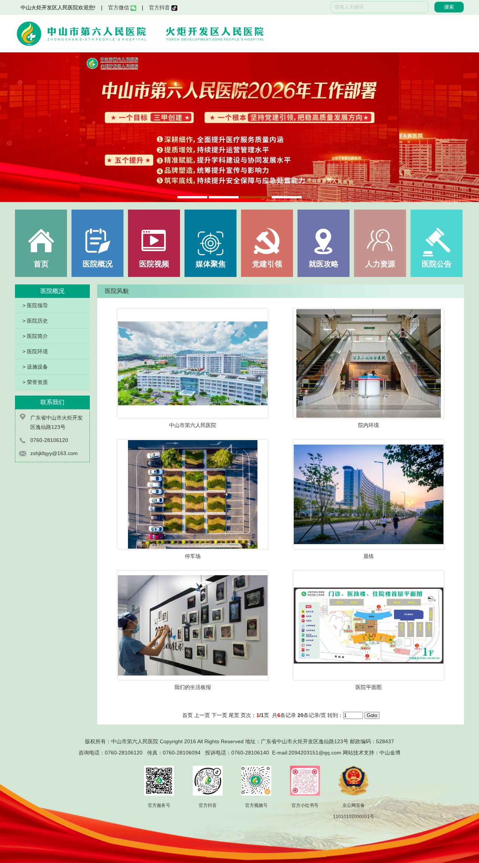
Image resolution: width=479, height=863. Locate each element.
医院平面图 (369, 687)
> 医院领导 (35, 305)
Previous (13, 127)
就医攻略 (324, 264)
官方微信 (119, 7)
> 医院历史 (35, 321)
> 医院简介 (35, 336)
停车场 (193, 556)
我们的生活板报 (192, 687)
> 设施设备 (35, 367)
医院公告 (437, 264)
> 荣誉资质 (35, 382)
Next (466, 127)
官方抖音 (160, 7)
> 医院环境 (35, 351)
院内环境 (368, 425)
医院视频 (154, 264)
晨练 (368, 556)
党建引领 (267, 264)
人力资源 (380, 264)
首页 (41, 264)
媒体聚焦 (211, 264)
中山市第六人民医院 (192, 425)
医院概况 (98, 264)
